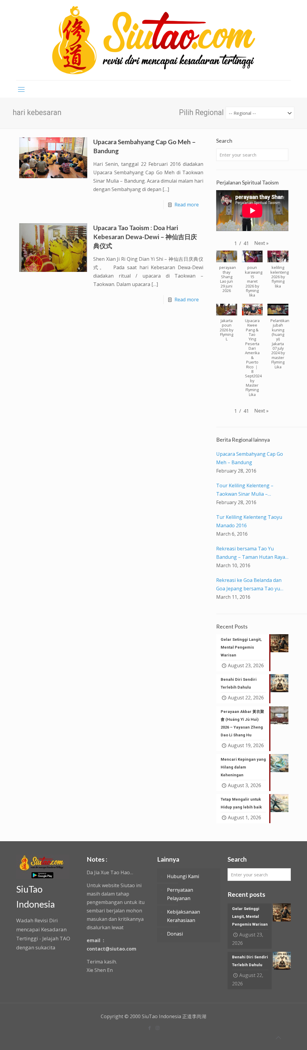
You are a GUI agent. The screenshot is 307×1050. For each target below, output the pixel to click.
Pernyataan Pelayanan (180, 894)
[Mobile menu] (21, 89)
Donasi (175, 933)
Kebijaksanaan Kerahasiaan (183, 916)
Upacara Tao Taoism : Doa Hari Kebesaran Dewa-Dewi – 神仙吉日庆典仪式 (145, 236)
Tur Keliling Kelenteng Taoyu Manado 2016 (249, 521)
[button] (261, 243)
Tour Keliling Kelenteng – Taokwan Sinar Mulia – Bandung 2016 (244, 490)
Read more (186, 204)
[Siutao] (153, 40)
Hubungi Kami (183, 876)
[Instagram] (157, 1028)
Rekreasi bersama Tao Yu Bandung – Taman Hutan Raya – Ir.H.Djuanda (250, 553)
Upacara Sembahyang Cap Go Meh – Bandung (249, 458)
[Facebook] (149, 1028)
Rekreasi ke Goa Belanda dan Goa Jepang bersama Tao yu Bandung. (249, 585)
